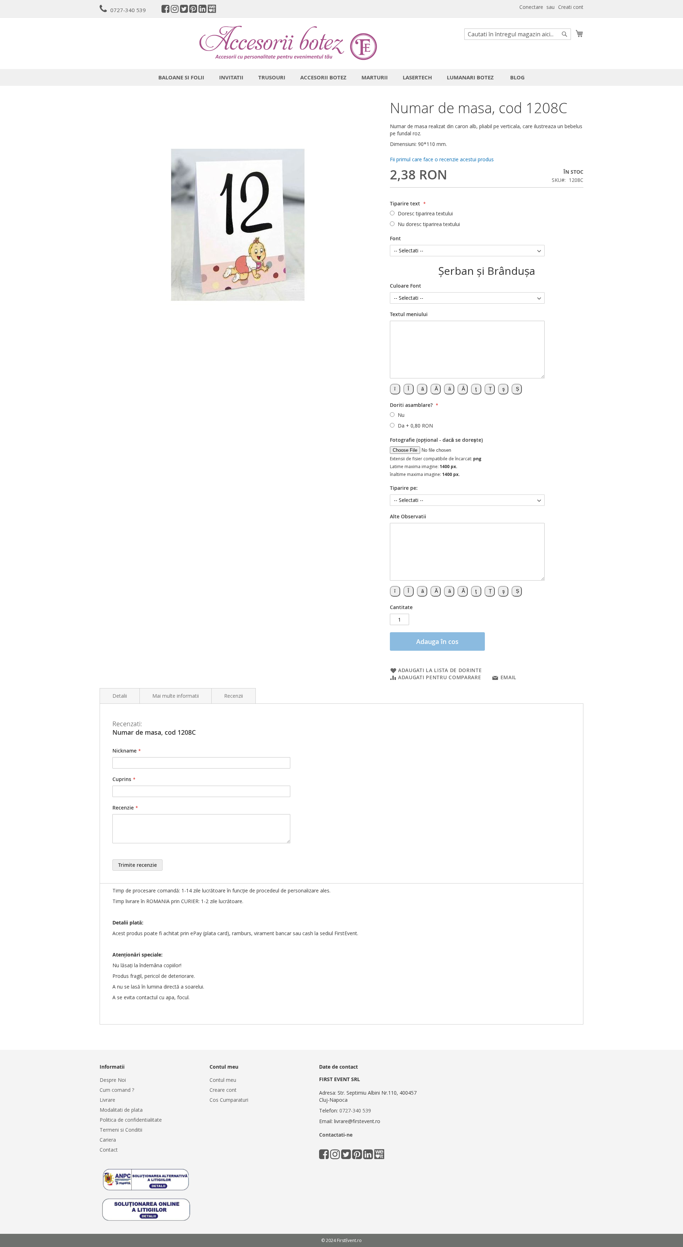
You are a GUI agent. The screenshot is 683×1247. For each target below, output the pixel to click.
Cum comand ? (117, 1089)
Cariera (108, 1139)
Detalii (119, 695)
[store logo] (288, 43)
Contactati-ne (336, 1134)
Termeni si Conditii (121, 1129)
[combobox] (517, 34)
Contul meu (223, 1079)
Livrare (107, 1099)
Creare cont (223, 1089)
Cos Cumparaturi (229, 1099)
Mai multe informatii (175, 695)
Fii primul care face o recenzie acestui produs (442, 159)
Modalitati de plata (121, 1109)
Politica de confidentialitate (131, 1119)
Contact (109, 1149)
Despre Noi (113, 1079)
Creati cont (570, 7)
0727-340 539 (128, 10)
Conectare (531, 7)
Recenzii (233, 695)
